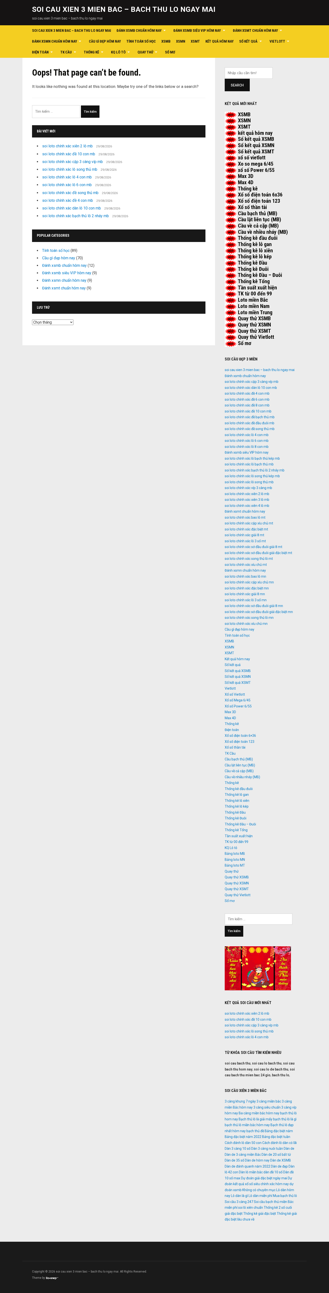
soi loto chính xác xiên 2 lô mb (67, 146)
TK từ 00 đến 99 (255, 294)
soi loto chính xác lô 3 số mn (246, 600)
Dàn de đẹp (279, 1166)
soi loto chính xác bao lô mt (245, 517)
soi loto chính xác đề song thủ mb (70, 192)
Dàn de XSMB (280, 1160)
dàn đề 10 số (273, 1172)
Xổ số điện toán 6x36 (260, 195)
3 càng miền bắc (269, 1101)
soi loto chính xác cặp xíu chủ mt (249, 523)
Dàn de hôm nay (257, 1160)
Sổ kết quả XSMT (256, 152)
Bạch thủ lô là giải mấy (255, 1119)
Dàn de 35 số (234, 1160)
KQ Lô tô (118, 52)
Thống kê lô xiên (255, 251)
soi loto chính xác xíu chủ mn (246, 624)
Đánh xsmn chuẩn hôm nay (54, 41)
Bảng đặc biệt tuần (276, 1137)
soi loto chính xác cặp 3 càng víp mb (72, 161)
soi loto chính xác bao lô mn (245, 576)
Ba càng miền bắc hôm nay (259, 1113)
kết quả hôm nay (255, 133)
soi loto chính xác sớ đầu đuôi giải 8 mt (253, 547)
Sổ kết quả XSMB (256, 139)
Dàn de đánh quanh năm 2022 (247, 1166)
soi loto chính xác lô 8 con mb (247, 447)
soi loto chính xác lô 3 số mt (245, 541)
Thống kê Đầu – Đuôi (260, 275)
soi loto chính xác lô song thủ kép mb (252, 476)
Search (237, 85)
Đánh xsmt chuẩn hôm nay (255, 30)
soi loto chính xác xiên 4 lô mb (247, 506)
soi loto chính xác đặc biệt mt (246, 529)
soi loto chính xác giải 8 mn (245, 594)
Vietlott (277, 41)
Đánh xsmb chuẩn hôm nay (139, 30)
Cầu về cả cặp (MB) (258, 226)
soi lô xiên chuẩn (250, 1207)
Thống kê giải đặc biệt (259, 1213)
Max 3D (245, 176)
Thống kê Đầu (252, 263)
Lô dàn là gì (239, 1196)
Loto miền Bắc (253, 300)
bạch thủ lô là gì (284, 1119)
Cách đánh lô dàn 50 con (243, 1143)
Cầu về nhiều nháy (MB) (263, 232)
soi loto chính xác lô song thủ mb (69, 169)
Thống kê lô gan (255, 244)
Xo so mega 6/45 (255, 164)
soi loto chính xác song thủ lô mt (249, 559)
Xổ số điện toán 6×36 (240, 736)
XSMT (195, 41)
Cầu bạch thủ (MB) (257, 213)
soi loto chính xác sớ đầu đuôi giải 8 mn (254, 606)
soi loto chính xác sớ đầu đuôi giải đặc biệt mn (259, 612)
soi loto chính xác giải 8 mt (244, 535)
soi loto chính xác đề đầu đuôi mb (249, 423)
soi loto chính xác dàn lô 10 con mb (71, 208)
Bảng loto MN (235, 860)
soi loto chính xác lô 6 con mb (67, 185)
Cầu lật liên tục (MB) (259, 219)
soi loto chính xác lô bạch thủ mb (249, 464)
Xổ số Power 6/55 (238, 706)
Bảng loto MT (235, 865)
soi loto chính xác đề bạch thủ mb (250, 417)
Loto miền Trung (255, 312)
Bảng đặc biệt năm (279, 1131)
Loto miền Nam (254, 306)
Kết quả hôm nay (219, 41)
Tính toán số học (141, 41)
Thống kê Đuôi (253, 269)
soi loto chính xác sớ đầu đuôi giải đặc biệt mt (258, 553)
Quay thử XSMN (254, 325)
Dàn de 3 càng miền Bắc (243, 1154)
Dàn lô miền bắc (251, 1172)
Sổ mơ (170, 52)
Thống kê (91, 52)
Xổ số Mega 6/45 (237, 700)
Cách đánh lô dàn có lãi (279, 1143)
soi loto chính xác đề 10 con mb (68, 154)
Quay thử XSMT (254, 331)
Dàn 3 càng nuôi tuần (267, 1148)
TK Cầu (66, 52)
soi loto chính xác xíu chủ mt (246, 565)
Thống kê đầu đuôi (257, 238)
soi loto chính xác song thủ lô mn (249, 618)
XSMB (166, 41)
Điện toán (40, 52)
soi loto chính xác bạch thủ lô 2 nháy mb (75, 216)
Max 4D (245, 182)
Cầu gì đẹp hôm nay (105, 41)
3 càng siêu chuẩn (267, 1107)
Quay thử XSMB (254, 318)
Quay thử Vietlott (256, 337)
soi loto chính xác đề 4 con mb (67, 200)
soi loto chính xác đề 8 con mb (247, 405)
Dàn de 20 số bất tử (276, 1154)
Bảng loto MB (235, 853)
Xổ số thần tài (252, 207)
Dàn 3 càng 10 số (237, 1148)
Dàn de (289, 1148)
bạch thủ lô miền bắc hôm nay (247, 1125)
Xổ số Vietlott (235, 694)
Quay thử (145, 52)
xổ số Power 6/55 (256, 170)
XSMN (180, 41)
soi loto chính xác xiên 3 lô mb (247, 500)
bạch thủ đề (255, 1131)
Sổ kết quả (248, 41)
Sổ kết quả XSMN (256, 145)
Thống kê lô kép (255, 257)
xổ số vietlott (251, 158)
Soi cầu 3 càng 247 (239, 1202)
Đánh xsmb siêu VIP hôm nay (197, 30)
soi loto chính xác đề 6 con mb (247, 399)
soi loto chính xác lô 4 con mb (67, 177)
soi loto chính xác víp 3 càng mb (248, 488)
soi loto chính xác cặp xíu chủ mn (249, 582)
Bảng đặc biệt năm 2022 (243, 1137)
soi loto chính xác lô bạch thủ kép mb (252, 458)
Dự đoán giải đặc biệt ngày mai (264, 1178)
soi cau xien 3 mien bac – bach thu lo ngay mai (124, 9)
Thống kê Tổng (254, 281)
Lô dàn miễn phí (260, 1196)
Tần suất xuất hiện (257, 288)
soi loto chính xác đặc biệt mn (247, 588)
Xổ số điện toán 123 (259, 201)
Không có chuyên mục (259, 1190)
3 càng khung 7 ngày (240, 1101)
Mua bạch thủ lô (285, 1196)
